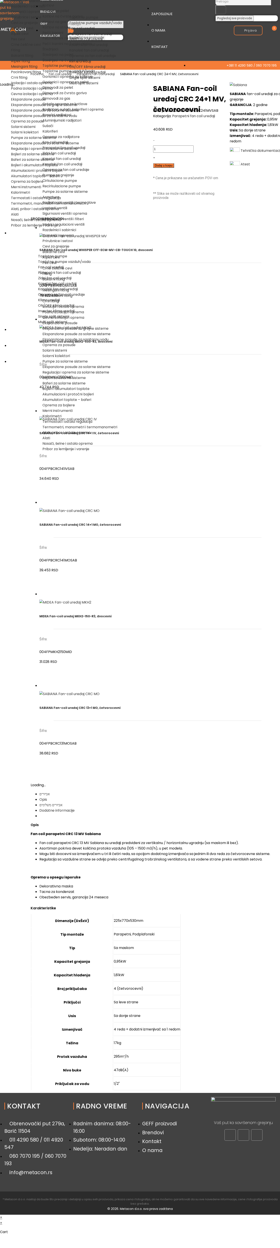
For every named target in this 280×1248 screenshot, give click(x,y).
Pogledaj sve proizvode (234, 18)
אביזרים (44, 794)
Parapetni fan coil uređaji (193, 116)
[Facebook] (230, 1135)
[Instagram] (243, 1135)
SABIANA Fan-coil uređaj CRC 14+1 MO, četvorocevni (80, 525)
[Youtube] (256, 1135)
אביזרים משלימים (51, 804)
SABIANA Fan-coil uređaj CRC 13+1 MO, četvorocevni (80, 708)
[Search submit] (220, 9)
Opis (43, 799)
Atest (245, 164)
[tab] (157, 794)
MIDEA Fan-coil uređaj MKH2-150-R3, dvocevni (75, 616)
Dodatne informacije (57, 810)
